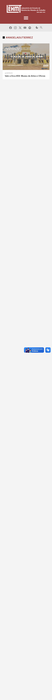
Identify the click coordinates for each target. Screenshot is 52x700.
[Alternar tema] (37, 27)
